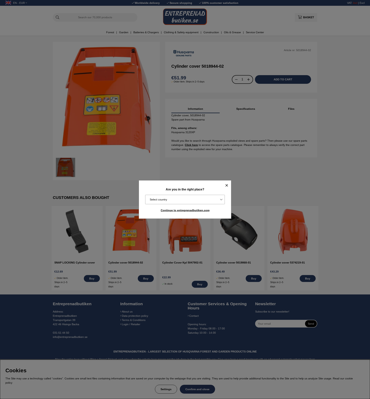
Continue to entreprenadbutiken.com (185, 210)
